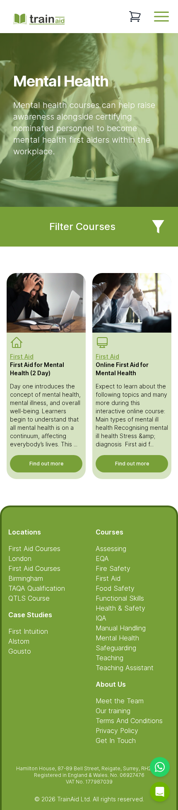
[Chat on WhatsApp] (160, 767)
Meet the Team (120, 701)
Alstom (18, 641)
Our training (113, 711)
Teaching (109, 658)
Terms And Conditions (129, 721)
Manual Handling (121, 628)
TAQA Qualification (36, 588)
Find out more (46, 463)
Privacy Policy (117, 730)
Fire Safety (113, 568)
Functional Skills (120, 598)
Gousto (19, 651)
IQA (101, 618)
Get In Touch (116, 740)
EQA (102, 558)
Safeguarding (116, 648)
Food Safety (115, 588)
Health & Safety (120, 608)
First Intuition (28, 631)
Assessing (111, 548)
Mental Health (117, 638)
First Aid (108, 578)
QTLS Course (29, 598)
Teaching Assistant (125, 668)
